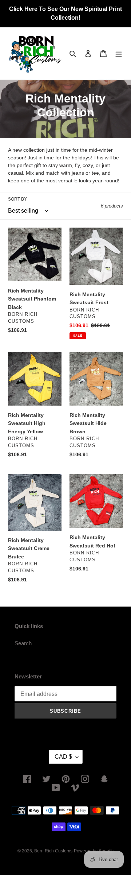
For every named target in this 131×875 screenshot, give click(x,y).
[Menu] (118, 53)
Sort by (17, 199)
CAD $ (63, 757)
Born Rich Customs (53, 850)
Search (23, 643)
